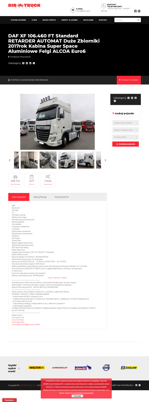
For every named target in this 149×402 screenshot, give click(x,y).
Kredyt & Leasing (69, 20)
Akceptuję (77, 396)
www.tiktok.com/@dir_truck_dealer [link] (26, 324)
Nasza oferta (49, 20)
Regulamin (88, 20)
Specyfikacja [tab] (40, 197)
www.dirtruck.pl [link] (18, 322)
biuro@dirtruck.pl (83, 11)
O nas (34, 20)
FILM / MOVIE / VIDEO (57, 278)
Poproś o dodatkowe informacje (29, 80)
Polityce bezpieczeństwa (85, 393)
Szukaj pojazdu (126, 144)
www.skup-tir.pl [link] (18, 317)
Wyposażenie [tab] (61, 197)
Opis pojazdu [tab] (19, 197)
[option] (57, 122)
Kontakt (103, 20)
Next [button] (105, 160)
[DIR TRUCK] (24, 6)
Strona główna (18, 20)
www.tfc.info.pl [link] (18, 320)
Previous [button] (9, 160)
